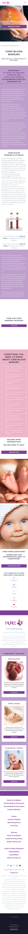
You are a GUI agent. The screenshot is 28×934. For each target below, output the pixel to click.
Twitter (14, 594)
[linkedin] (14, 584)
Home (2, 45)
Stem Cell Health (13, 160)
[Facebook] (10, 916)
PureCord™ (7, 45)
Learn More (14, 325)
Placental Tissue (14, 748)
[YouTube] (17, 916)
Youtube (14, 607)
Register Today (14, 26)
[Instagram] (15, 916)
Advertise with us (14, 929)
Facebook (14, 580)
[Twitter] (14, 916)
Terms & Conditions (14, 835)
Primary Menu (25, 3)
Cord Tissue (14, 704)
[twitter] (14, 591)
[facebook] (14, 578)
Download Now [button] (14, 566)
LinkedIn (14, 587)
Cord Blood (14, 659)
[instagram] (14, 598)
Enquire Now (14, 452)
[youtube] (14, 604)
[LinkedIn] (12, 916)
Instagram (14, 600)
